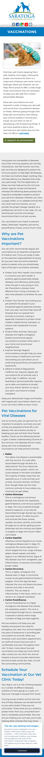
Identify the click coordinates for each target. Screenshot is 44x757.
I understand (22, 751)
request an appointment (20, 140)
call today (24, 133)
